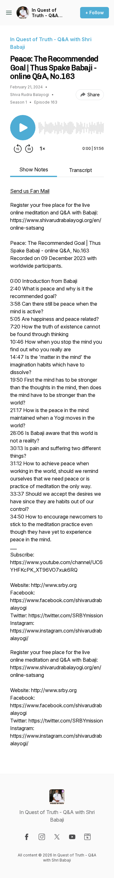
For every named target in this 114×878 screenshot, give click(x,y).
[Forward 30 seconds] (29, 148)
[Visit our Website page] (87, 837)
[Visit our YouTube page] (72, 837)
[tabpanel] (57, 470)
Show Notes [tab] (33, 169)
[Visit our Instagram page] (42, 837)
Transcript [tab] (80, 170)
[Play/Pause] (22, 127)
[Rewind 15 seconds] (17, 148)
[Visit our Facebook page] (26, 837)
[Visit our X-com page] (57, 837)
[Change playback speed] (42, 148)
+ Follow (94, 12)
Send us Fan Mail (29, 191)
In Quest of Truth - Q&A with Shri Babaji (45, 12)
